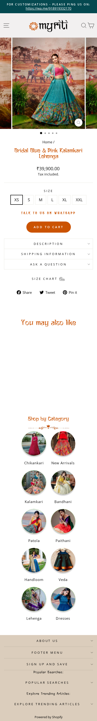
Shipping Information (48, 254)
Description (48, 244)
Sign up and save (47, 664)
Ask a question (48, 264)
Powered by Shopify (49, 717)
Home (47, 142)
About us (47, 641)
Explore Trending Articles (47, 704)
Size (48, 191)
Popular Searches (47, 682)
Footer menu (47, 652)
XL (64, 199)
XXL (79, 199)
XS (16, 199)
